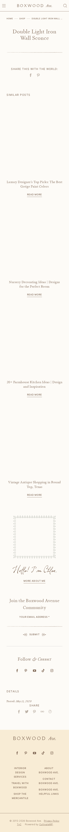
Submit (34, 634)
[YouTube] (34, 670)
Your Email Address (34, 616)
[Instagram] (52, 670)
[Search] (65, 6)
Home (10, 18)
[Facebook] (17, 670)
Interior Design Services (20, 772)
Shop (22, 18)
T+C (19, 824)
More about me (34, 580)
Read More (34, 194)
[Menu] (4, 6)
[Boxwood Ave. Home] (34, 5)
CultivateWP (46, 824)
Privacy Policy (51, 820)
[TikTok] (43, 670)
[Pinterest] (26, 670)
